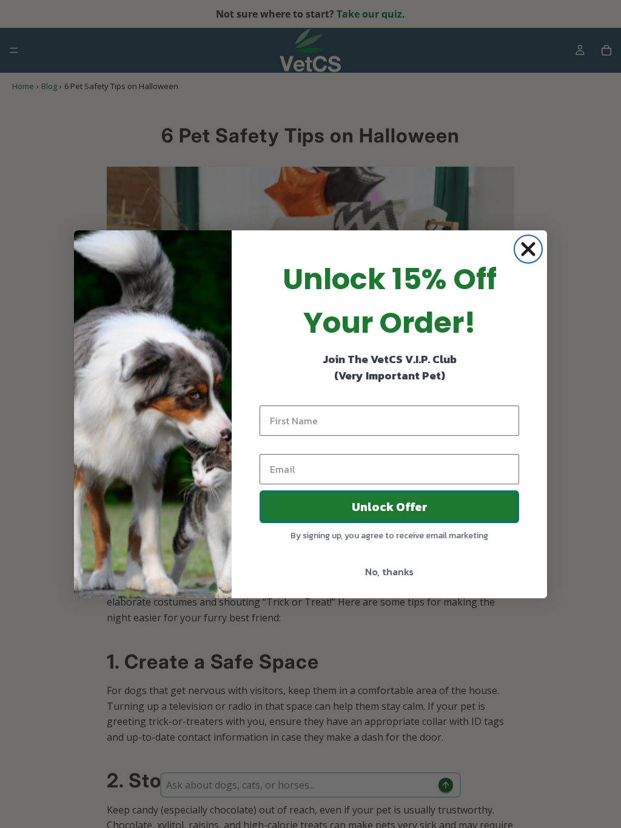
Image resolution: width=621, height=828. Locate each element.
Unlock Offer (390, 507)
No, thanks (389, 571)
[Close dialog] (528, 249)
